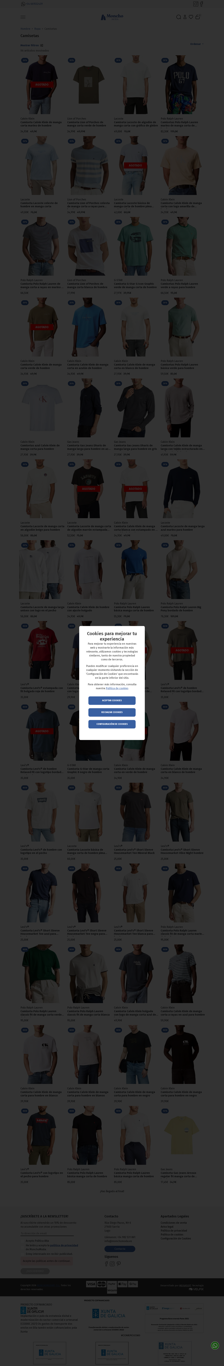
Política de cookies (117, 688)
